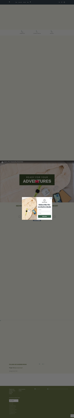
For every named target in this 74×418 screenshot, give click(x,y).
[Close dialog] (51, 198)
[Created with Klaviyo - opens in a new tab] (37, 220)
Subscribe (44, 216)
